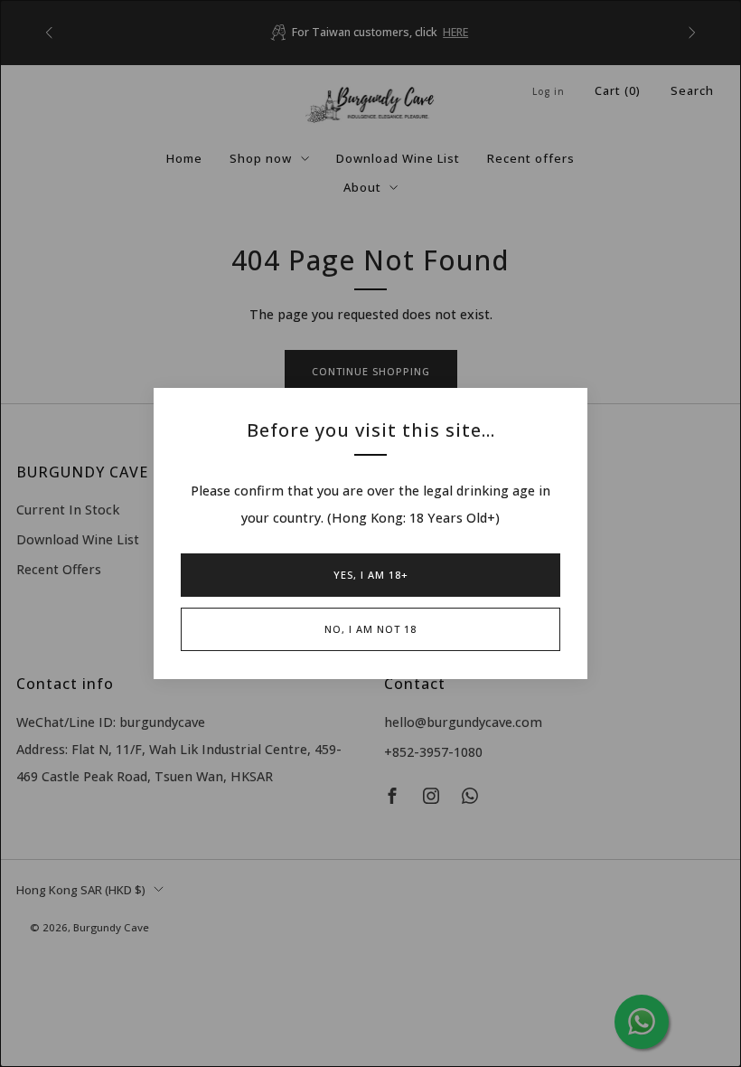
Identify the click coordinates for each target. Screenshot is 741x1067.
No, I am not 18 (370, 629)
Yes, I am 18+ (370, 574)
